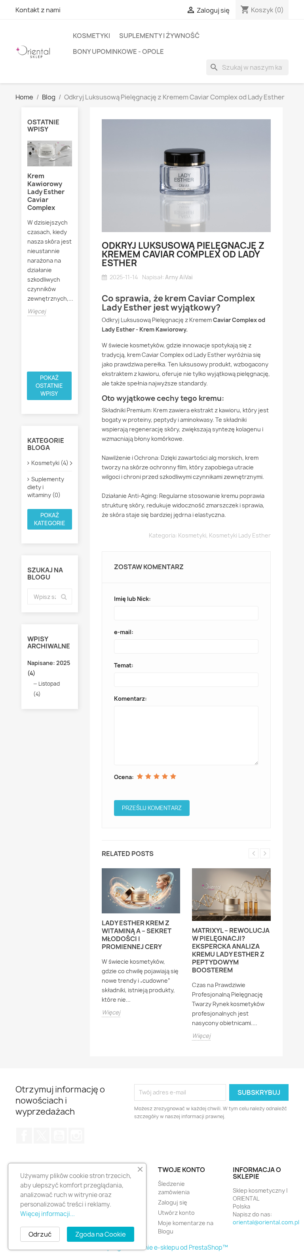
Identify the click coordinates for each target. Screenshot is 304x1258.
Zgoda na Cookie (100, 1234)
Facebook (24, 1136)
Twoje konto (181, 1169)
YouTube (59, 1136)
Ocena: (124, 777)
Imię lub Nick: (132, 598)
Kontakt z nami (38, 10)
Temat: (123, 665)
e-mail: (123, 632)
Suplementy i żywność (159, 35)
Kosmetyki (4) (49, 463)
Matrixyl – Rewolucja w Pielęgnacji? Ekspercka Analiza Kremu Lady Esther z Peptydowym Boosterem (231, 950)
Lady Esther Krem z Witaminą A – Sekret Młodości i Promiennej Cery (136, 935)
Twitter (41, 1136)
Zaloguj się (172, 1202)
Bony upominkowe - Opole (118, 51)
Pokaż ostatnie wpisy (49, 385)
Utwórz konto (176, 1212)
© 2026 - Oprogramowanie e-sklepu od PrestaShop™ (152, 1247)
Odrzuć (39, 1234)
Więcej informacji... (47, 1214)
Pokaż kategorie (49, 519)
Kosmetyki (91, 35)
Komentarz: (130, 698)
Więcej (36, 311)
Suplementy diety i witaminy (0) (45, 487)
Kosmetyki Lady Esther (240, 535)
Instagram (76, 1136)
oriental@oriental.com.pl (266, 1222)
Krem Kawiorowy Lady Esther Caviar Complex (46, 192)
